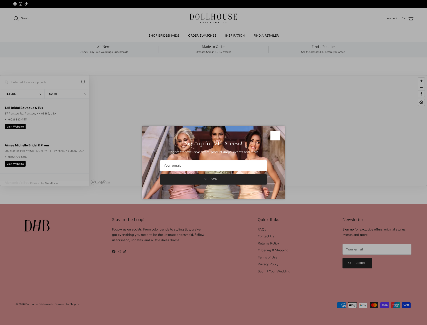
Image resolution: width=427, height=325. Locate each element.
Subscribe (213, 179)
